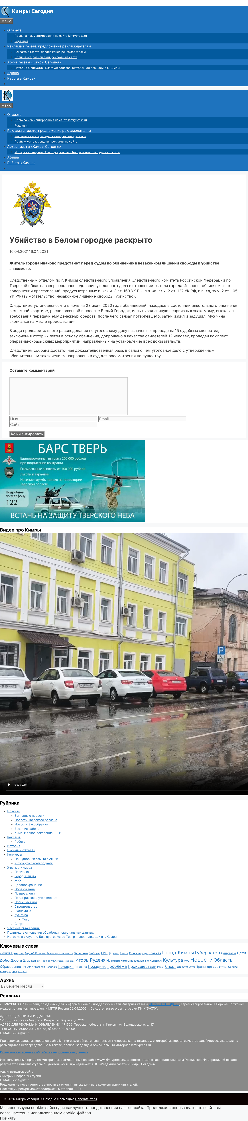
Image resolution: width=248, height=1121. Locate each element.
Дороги (16, 960)
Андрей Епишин (35, 953)
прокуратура (19, 971)
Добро (5, 960)
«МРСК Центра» (12, 953)
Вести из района (27, 829)
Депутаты (228, 953)
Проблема (117, 966)
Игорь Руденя (90, 960)
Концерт (156, 960)
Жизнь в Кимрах (19, 867)
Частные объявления (23, 928)
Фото (25, 919)
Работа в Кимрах (21, 78)
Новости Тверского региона (36, 820)
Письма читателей (21, 850)
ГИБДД (106, 953)
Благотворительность (59, 953)
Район (160, 967)
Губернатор (207, 952)
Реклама (14, 837)
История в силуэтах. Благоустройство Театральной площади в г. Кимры (67, 68)
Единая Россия (40, 960)
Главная (155, 953)
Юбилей (232, 966)
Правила (80, 966)
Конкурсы (14, 854)
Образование (25, 889)
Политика (22, 872)
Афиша (13, 73)
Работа (20, 841)
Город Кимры (178, 952)
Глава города (138, 953)
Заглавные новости (29, 815)
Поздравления (25, 893)
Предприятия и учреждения (36, 898)
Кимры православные (135, 960)
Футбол (223, 967)
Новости (13, 811)
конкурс (5, 971)
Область (223, 960)
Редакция (21, 41)
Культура (21, 915)
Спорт (19, 924)
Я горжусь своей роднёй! (34, 863)
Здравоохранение (28, 885)
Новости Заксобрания (31, 824)
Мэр (186, 960)
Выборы (94, 953)
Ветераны (81, 953)
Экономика (23, 911)
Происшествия (26, 902)
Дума (26, 960)
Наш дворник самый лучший (36, 859)
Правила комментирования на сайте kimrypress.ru (51, 35)
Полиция (66, 966)
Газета (124, 953)
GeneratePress (86, 1099)
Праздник (97, 966)
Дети (241, 953)
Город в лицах (25, 876)
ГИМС (116, 953)
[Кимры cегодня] (27, 15)
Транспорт (204, 966)
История (13, 846)
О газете (14, 30)
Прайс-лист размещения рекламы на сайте (46, 57)
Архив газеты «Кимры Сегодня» (34, 62)
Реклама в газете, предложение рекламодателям (49, 46)
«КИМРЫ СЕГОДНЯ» (164, 1004)
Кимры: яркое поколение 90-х (38, 833)
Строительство (26, 906)
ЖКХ (18, 880)
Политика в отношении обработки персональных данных (50, 932)
